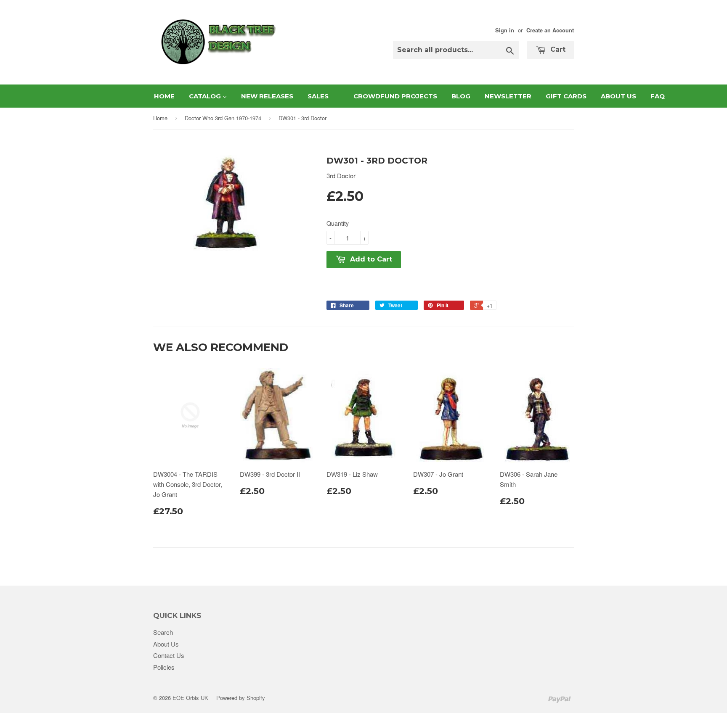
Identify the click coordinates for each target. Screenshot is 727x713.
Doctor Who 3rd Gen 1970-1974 (223, 118)
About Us (166, 643)
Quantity (337, 223)
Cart (556, 49)
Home (160, 118)
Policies (164, 667)
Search (163, 632)
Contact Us (168, 655)
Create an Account (550, 30)
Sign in (504, 30)
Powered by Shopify (240, 698)
